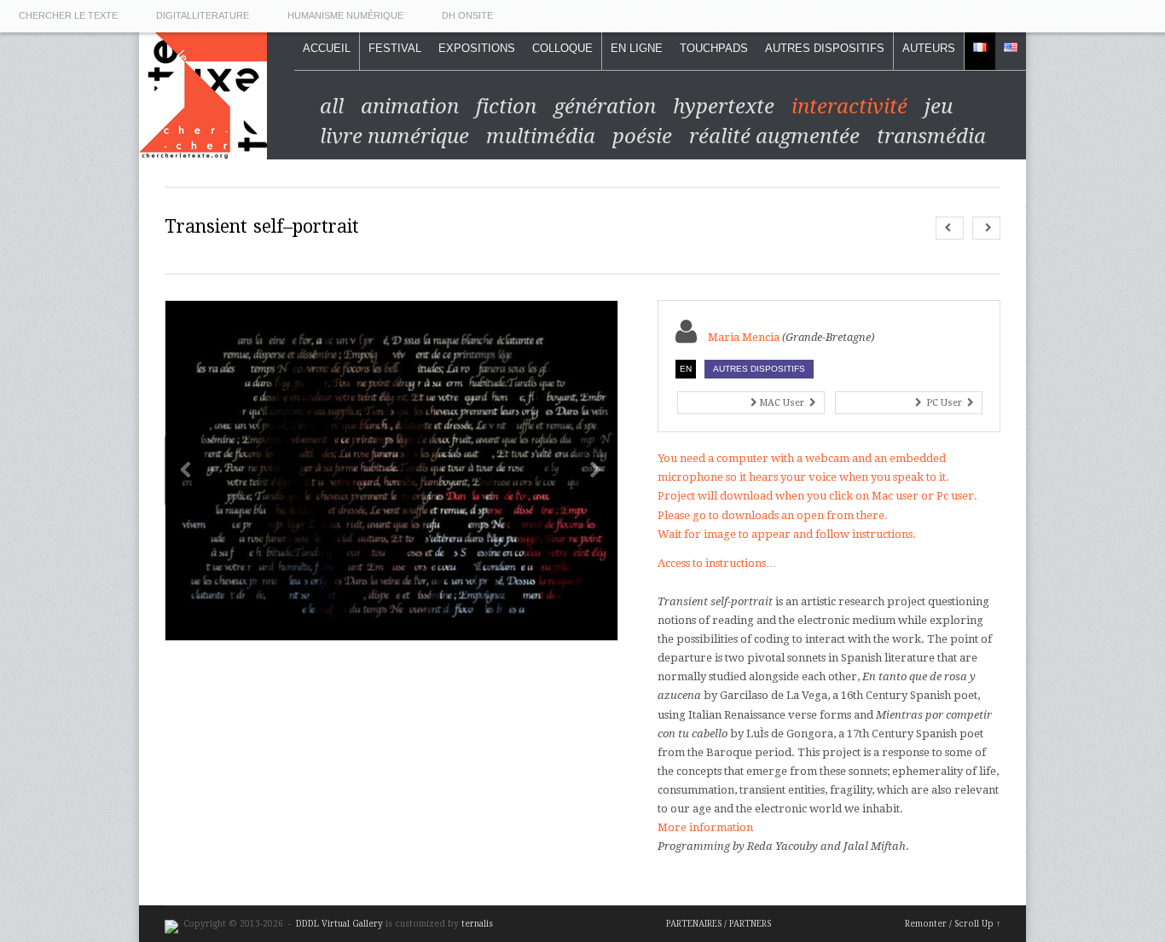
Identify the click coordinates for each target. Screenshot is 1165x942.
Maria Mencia (744, 337)
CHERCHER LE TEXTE (68, 15)
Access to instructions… (717, 563)
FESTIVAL (394, 48)
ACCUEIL (327, 48)
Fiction (506, 106)
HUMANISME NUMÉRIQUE (345, 15)
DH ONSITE (467, 15)
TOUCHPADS (714, 48)
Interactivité (849, 106)
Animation (410, 106)
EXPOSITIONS (476, 48)
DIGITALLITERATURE (202, 15)
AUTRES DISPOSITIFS (824, 48)
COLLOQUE (562, 48)
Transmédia (931, 136)
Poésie (642, 136)
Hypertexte (723, 106)
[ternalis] (171, 923)
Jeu (938, 106)
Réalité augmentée (774, 136)
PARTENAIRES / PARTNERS (718, 923)
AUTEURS (928, 48)
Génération (605, 106)
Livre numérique (394, 136)
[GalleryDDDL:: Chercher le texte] (203, 150)
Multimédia (540, 136)
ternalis (477, 923)
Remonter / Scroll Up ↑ (952, 923)
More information (705, 827)
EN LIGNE (637, 48)
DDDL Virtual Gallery (340, 923)
